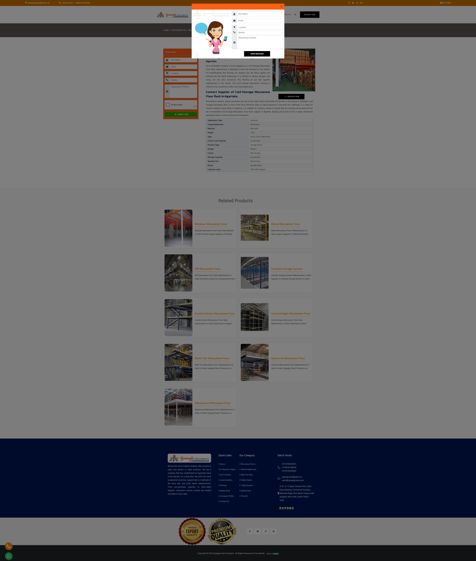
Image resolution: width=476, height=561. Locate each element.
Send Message (257, 63)
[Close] (281, 7)
